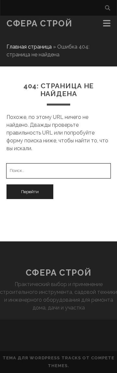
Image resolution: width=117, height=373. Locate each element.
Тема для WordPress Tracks (42, 357)
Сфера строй (39, 23)
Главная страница (29, 47)
